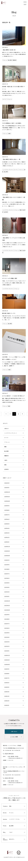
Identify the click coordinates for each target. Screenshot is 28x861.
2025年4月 (6, 528)
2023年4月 (6, 587)
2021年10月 (7, 664)
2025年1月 (6, 542)
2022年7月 (6, 623)
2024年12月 (7, 546)
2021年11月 (7, 660)
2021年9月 (6, 669)
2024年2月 (6, 560)
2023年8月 (6, 569)
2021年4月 (6, 691)
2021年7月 (6, 678)
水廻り (5, 460)
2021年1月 (6, 705)
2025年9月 (6, 505)
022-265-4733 (8, 774)
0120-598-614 (9, 754)
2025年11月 (7, 496)
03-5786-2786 (8, 750)
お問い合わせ (14, 731)
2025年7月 (6, 515)
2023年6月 (6, 578)
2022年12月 (7, 601)
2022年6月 (6, 628)
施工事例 (6, 451)
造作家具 (6, 469)
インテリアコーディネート (10, 433)
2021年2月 (6, 701)
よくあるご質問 (14, 737)
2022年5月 (6, 632)
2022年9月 (6, 614)
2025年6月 (6, 519)
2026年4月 (6, 483)
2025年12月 (7, 492)
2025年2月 (6, 537)
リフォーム (6, 442)
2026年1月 (6, 487)
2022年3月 (6, 642)
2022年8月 (6, 619)
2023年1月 (6, 596)
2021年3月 (6, 696)
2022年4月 (6, 637)
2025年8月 (6, 510)
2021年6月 (6, 682)
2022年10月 (7, 610)
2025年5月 (6, 524)
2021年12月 (7, 655)
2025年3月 (6, 533)
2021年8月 (6, 673)
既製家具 (6, 455)
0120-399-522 (9, 778)
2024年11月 (7, 551)
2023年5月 (6, 583)
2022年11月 (7, 605)
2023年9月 (6, 564)
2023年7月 (6, 573)
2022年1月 (6, 651)
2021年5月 (6, 687)
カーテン (6, 437)
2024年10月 (7, 555)
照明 (5, 465)
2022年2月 (6, 646)
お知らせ (6, 428)
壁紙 (5, 446)
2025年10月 (7, 501)
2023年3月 (6, 592)
